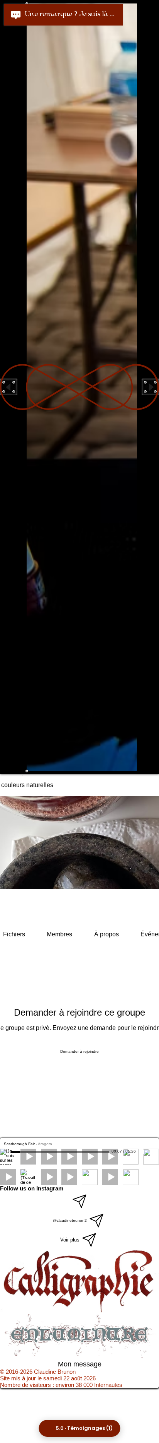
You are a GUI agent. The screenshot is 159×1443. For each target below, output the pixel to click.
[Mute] (143, 1152)
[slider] (151, 1152)
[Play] (7, 1152)
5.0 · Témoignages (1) (84, 1428)
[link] (14, 934)
